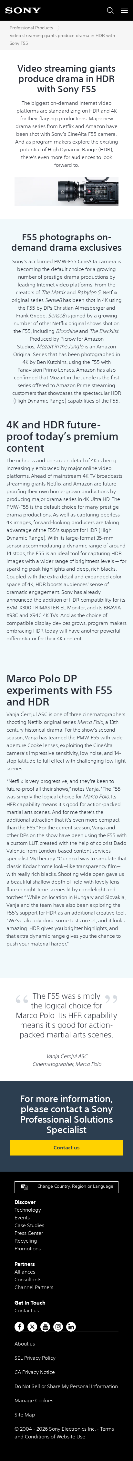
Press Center (29, 1233)
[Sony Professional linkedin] (71, 1327)
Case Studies (29, 1225)
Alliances (25, 1271)
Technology (28, 1209)
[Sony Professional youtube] (45, 1327)
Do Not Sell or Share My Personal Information (66, 1386)
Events (22, 1217)
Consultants (28, 1279)
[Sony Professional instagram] (58, 1327)
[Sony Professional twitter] (32, 1326)
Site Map (25, 1414)
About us (25, 1343)
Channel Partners (34, 1287)
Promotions (28, 1248)
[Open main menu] (124, 10)
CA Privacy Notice (35, 1372)
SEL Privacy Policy (35, 1358)
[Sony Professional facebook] (19, 1327)
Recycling (26, 1240)
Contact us (67, 1147)
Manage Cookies (34, 1400)
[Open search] (110, 10)
